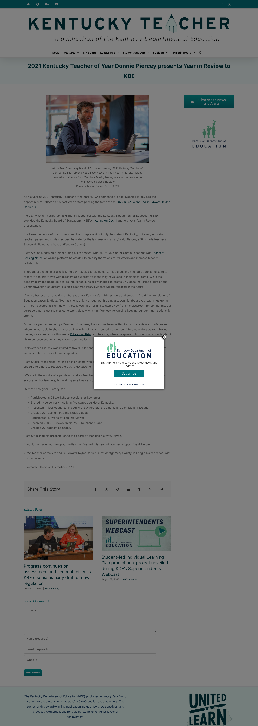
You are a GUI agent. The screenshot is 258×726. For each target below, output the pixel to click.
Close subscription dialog (163, 337)
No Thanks (119, 384)
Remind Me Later (135, 384)
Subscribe (129, 373)
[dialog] (129, 363)
